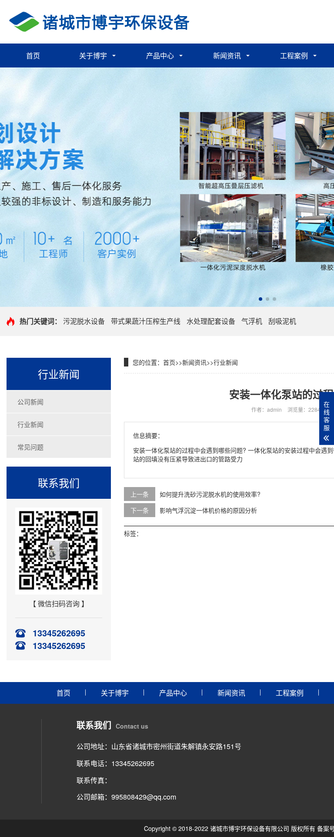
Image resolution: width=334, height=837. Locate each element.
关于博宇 (93, 55)
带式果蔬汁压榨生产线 (145, 321)
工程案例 (294, 55)
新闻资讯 (227, 55)
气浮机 (251, 321)
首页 (33, 55)
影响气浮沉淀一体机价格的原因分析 (208, 510)
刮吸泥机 (282, 321)
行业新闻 (30, 424)
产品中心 (160, 55)
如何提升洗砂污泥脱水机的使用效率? (210, 494)
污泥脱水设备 (84, 321)
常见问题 (30, 446)
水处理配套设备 (211, 321)
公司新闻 (30, 401)
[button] (260, 299)
